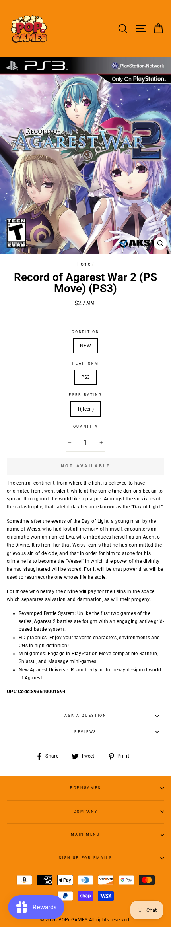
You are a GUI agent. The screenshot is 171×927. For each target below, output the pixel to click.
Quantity (85, 427)
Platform (85, 363)
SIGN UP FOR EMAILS (85, 858)
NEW (85, 346)
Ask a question (85, 716)
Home (84, 264)
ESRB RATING (85, 395)
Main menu (85, 834)
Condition (85, 332)
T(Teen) (85, 409)
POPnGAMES (85, 788)
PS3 (85, 377)
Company (86, 811)
